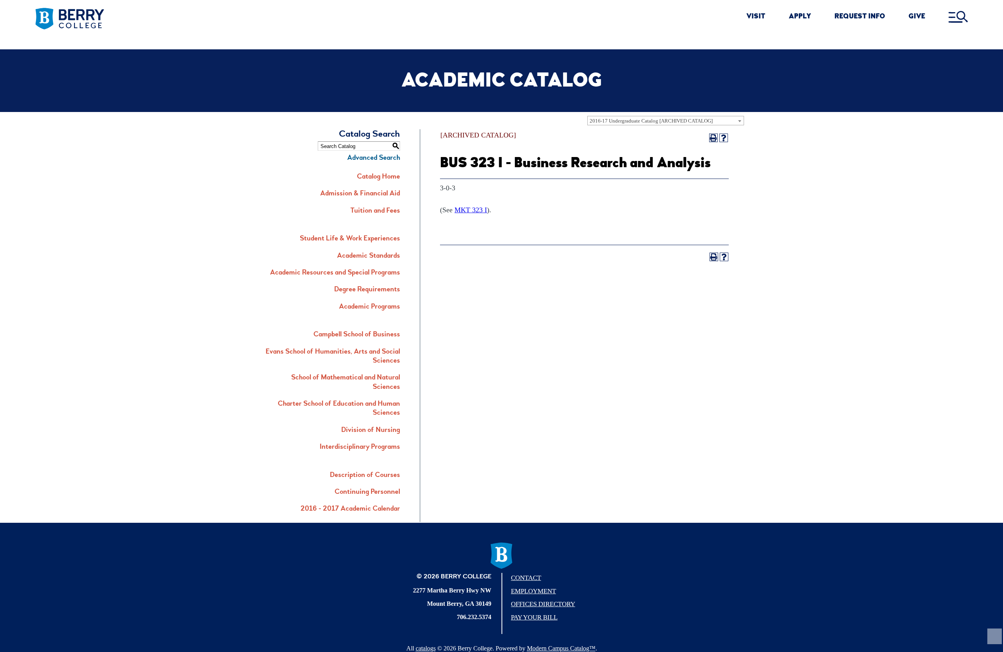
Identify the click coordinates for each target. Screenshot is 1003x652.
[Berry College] (136, 19)
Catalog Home (378, 177)
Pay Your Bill (534, 617)
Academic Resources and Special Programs (335, 272)
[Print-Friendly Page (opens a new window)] (713, 138)
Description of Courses (365, 475)
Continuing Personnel (367, 492)
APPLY (800, 16)
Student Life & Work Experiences (350, 238)
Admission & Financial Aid (360, 193)
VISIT (755, 16)
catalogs (426, 648)
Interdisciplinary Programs (360, 447)
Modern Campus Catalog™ (561, 648)
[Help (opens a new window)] (723, 138)
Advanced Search (373, 158)
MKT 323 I (470, 210)
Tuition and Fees (375, 211)
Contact (526, 578)
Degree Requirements (367, 289)
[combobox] (665, 120)
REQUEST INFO (860, 16)
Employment (533, 591)
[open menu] (958, 17)
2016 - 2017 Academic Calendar (350, 509)
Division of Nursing (370, 430)
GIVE (917, 16)
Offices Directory (543, 604)
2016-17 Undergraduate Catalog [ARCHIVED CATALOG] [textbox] (651, 121)
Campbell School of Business (356, 334)
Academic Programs (369, 307)
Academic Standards (368, 256)
